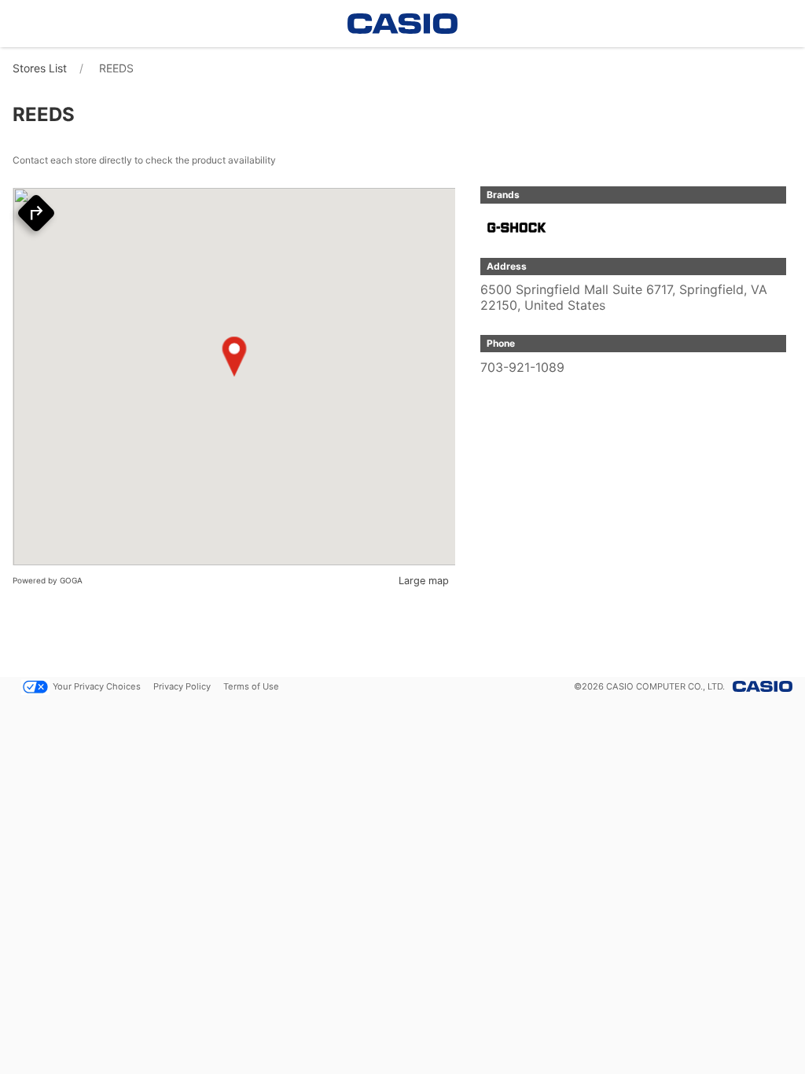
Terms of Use (251, 686)
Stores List (40, 68)
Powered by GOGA (48, 580)
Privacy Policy (182, 686)
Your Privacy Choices (97, 686)
